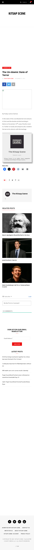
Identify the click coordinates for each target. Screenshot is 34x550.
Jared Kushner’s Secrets (9, 260)
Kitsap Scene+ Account (11, 534)
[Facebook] (9, 521)
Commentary (7, 67)
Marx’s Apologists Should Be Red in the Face (16, 235)
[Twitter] (14, 521)
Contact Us (26, 527)
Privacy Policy (25, 534)
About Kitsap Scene (21, 530)
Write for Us (9, 530)
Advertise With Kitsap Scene (11, 527)
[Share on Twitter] (9, 84)
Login (29, 296)
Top (17, 546)
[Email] (18, 180)
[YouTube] (24, 521)
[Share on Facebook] (4, 84)
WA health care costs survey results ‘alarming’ (15, 370)
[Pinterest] (15, 180)
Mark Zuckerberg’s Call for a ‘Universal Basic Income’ (16, 286)
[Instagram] (19, 521)
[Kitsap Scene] (17, 13)
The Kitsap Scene (8, 78)
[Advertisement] (17, 45)
